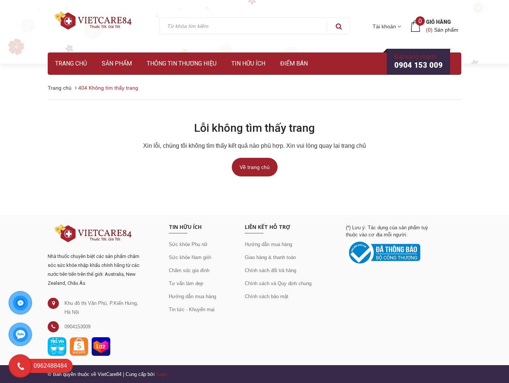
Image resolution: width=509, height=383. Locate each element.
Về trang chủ (255, 167)
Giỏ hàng (438, 22)
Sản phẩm (117, 63)
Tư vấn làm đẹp (186, 283)
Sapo (161, 374)
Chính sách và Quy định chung (278, 283)
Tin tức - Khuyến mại (192, 309)
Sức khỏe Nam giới (190, 257)
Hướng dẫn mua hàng (192, 296)
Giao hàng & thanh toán (270, 257)
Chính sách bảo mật (266, 296)
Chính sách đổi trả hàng (270, 270)
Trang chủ (71, 63)
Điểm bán (294, 63)
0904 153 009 (418, 65)
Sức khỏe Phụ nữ (188, 244)
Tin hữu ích (248, 63)
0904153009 (77, 326)
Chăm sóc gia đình (189, 270)
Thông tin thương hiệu (181, 63)
